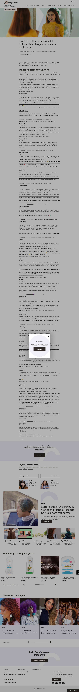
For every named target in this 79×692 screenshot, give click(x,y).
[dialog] (39, 346)
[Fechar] (48, 336)
